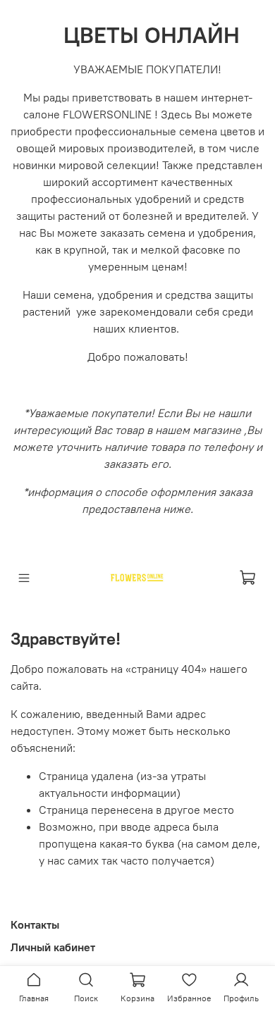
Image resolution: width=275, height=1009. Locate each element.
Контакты (35, 924)
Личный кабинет (53, 947)
